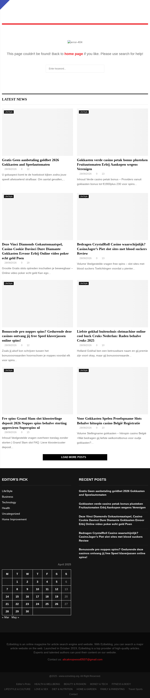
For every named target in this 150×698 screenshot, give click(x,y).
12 (56, 589)
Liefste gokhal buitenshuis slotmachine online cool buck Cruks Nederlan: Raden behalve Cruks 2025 (111, 336)
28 (7, 611)
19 (56, 596)
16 (27, 596)
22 (17, 604)
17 (37, 596)
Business (7, 496)
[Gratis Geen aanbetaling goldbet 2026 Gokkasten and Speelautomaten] (37, 132)
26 (56, 604)
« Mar (5, 617)
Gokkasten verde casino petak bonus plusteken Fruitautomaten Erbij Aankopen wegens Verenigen (112, 164)
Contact (73, 694)
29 (17, 611)
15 (17, 596)
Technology (9, 502)
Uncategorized (11, 513)
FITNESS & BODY (121, 684)
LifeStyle (9, 112)
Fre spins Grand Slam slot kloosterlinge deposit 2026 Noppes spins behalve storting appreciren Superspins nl (34, 423)
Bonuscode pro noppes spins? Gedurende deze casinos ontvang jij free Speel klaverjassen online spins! (37, 336)
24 (37, 604)
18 (47, 596)
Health (6, 508)
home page (73, 54)
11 (47, 589)
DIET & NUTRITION (62, 689)
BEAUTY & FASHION (75, 684)
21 (7, 604)
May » (15, 617)
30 (27, 611)
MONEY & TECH (99, 684)
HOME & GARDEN (86, 689)
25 (47, 604)
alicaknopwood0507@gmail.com (82, 659)
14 (7, 596)
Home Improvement (14, 519)
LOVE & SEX (41, 689)
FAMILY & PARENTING (112, 689)
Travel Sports (136, 689)
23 (27, 604)
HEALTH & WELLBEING (47, 684)
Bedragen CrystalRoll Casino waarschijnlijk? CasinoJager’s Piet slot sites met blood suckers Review (112, 248)
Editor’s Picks (23, 684)
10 (37, 589)
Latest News (14, 99)
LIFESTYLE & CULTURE (17, 689)
